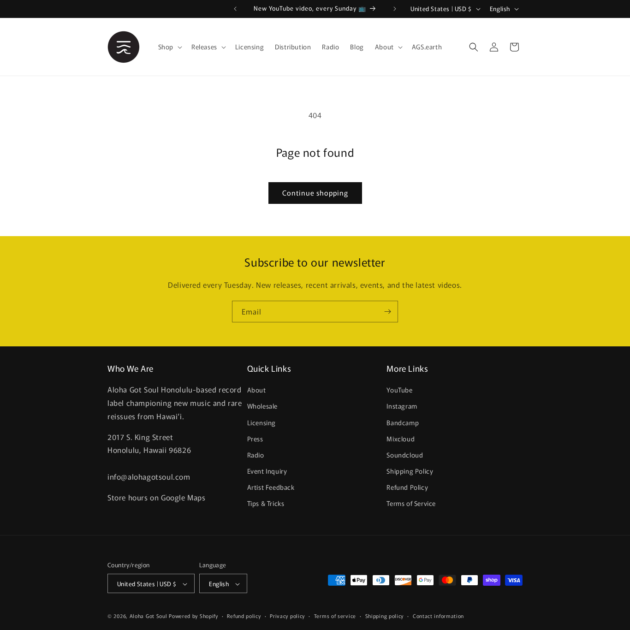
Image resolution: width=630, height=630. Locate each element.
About (256, 390)
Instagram (401, 406)
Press (255, 438)
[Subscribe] (387, 311)
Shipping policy (384, 615)
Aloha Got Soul (148, 616)
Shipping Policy (409, 471)
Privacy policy (287, 615)
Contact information (438, 615)
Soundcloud (404, 454)
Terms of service (335, 615)
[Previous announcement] (235, 9)
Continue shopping (315, 192)
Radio (255, 454)
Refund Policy (407, 487)
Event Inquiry (267, 471)
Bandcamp (402, 422)
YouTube (399, 390)
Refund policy (244, 615)
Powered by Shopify (193, 616)
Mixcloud (400, 438)
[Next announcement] (395, 9)
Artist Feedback (271, 487)
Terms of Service (411, 503)
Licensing (261, 422)
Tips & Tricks (266, 503)
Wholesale (262, 406)
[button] (169, 46)
